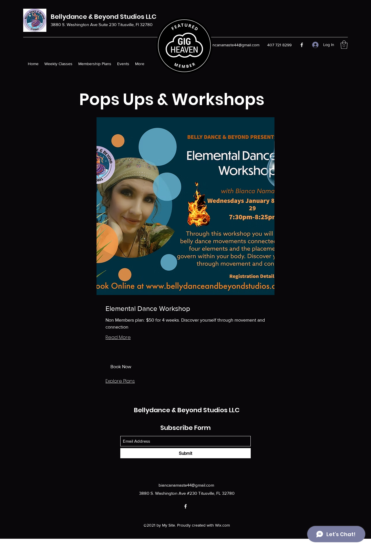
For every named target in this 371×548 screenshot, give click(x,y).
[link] (185, 308)
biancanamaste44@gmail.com (233, 45)
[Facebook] (302, 45)
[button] (344, 45)
